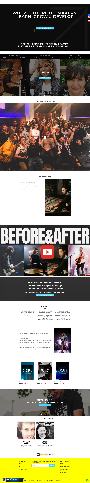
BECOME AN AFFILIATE (65, 466)
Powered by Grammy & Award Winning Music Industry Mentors (47, 480)
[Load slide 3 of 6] (43, 95)
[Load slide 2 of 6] (41, 95)
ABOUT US (62, 463)
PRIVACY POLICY (63, 470)
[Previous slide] (38, 95)
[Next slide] (50, 95)
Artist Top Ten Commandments (26, 381)
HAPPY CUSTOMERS (23, 467)
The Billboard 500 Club (27, 480)
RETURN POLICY (63, 472)
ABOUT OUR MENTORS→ (45, 77)
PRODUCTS (21, 466)
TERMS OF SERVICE (64, 469)
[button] (75, 2)
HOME (20, 463)
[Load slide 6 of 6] (47, 95)
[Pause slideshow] (52, 95)
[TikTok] (89, 22)
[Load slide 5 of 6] (46, 95)
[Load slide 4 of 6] (44, 95)
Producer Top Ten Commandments (62, 381)
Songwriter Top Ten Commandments (45, 381)
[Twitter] (89, 19)
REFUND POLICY (63, 467)
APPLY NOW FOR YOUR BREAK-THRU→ (45, 295)
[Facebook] (89, 15)
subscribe (52, 465)
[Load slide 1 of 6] (40, 95)
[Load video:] (45, 137)
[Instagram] (89, 17)
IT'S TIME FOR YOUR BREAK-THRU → (45, 28)
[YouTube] (89, 21)
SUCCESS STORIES (23, 469)
